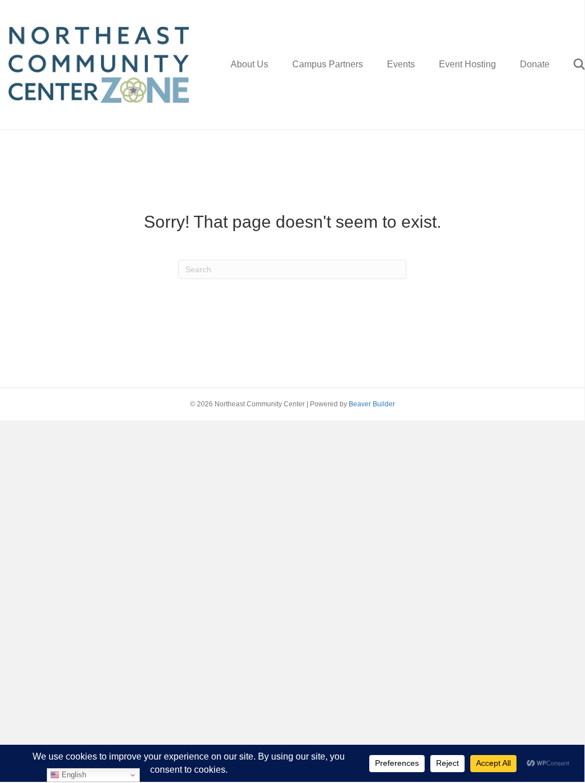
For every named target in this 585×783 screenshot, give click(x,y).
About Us (249, 64)
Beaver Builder (372, 404)
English (72, 774)
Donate (535, 64)
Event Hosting (467, 64)
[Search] (569, 64)
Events (401, 64)
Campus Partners (327, 64)
